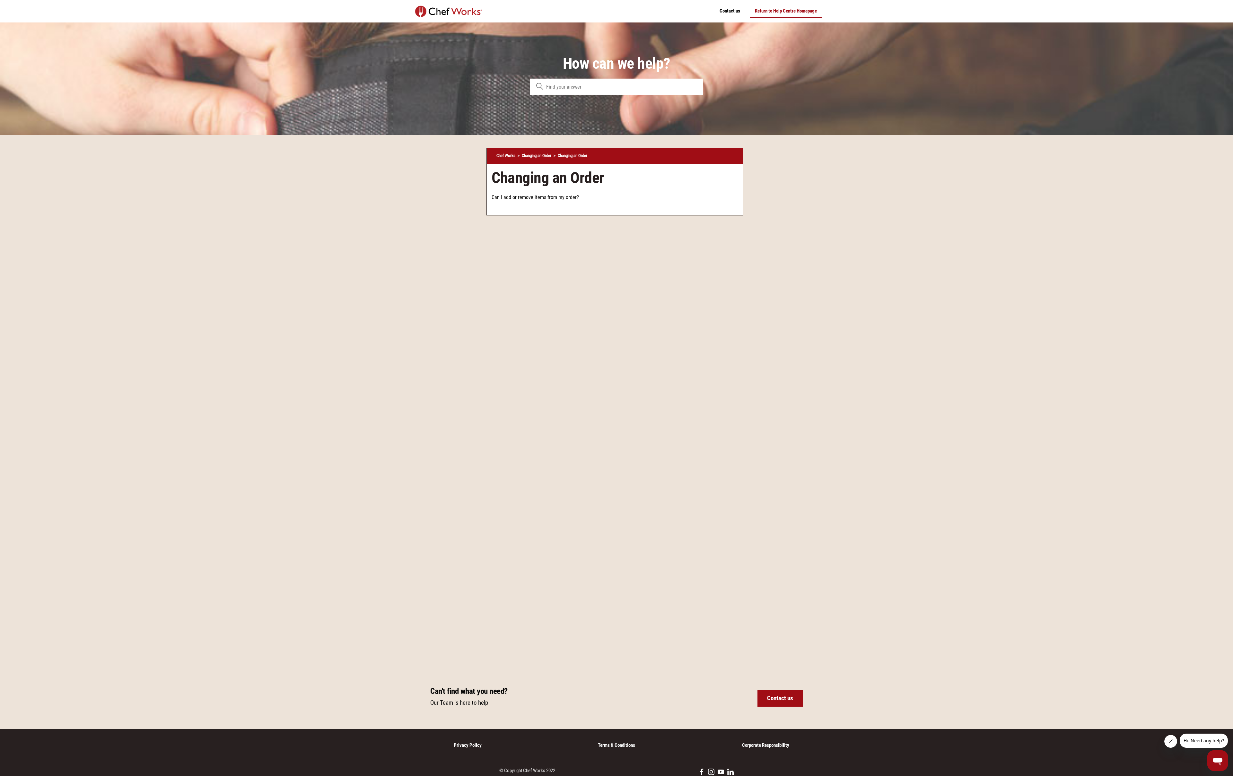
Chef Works (505, 155)
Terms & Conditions (616, 745)
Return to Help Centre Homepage (786, 11)
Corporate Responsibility (765, 745)
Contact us (730, 11)
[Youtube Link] (721, 772)
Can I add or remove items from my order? (535, 197)
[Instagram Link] (711, 772)
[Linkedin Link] (730, 772)
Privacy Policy (468, 745)
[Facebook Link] (701, 772)
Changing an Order (536, 155)
